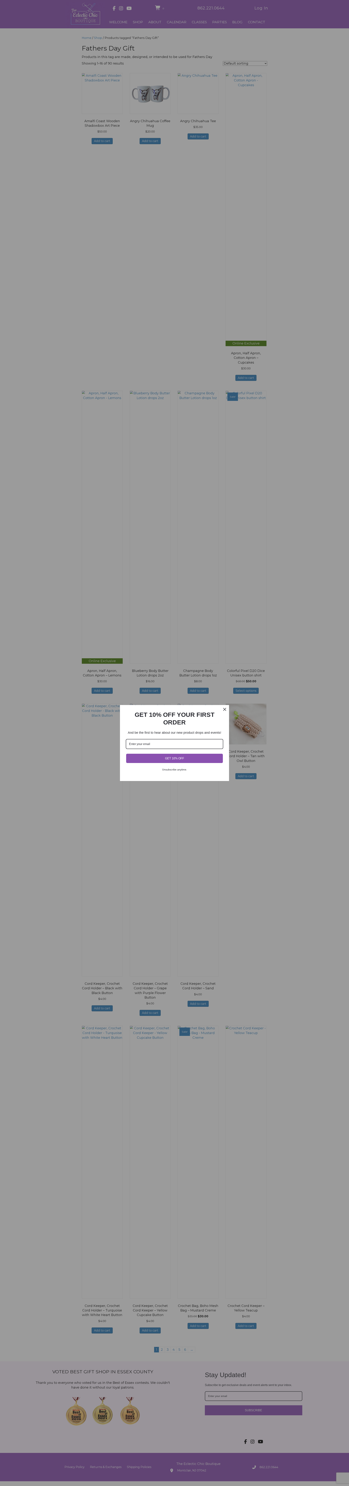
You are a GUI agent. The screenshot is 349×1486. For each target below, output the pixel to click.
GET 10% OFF (174, 758)
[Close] (224, 709)
